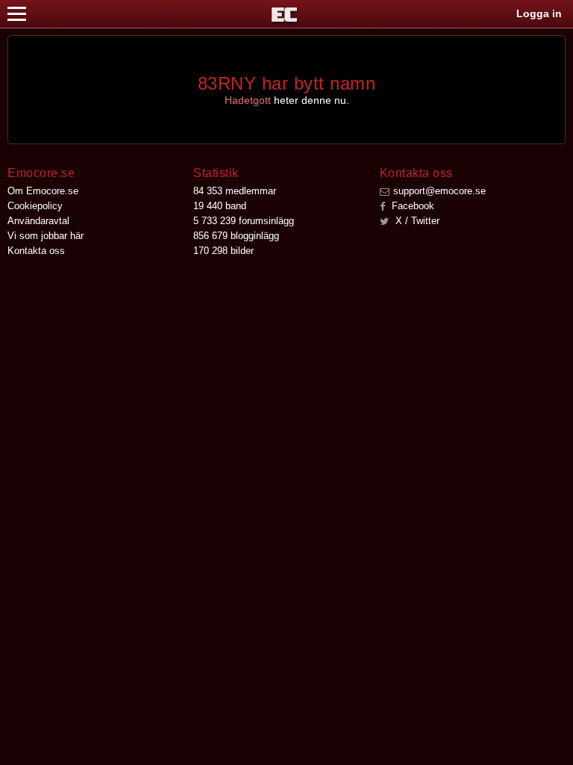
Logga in (539, 13)
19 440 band (219, 205)
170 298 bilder (223, 250)
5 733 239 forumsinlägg (243, 220)
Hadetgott (248, 100)
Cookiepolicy (35, 205)
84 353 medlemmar (234, 190)
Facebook (411, 205)
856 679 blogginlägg (236, 235)
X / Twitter (415, 220)
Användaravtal (38, 220)
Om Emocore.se (42, 190)
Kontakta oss (36, 250)
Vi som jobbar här (45, 235)
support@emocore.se (439, 190)
